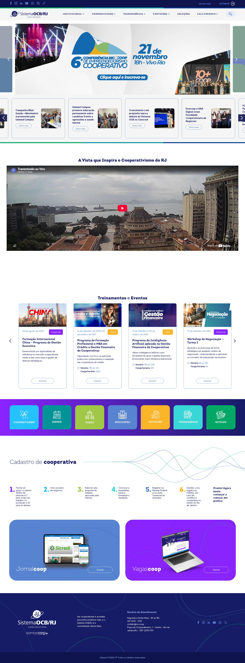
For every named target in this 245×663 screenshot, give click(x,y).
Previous (8, 59)
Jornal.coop (204, 3)
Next (236, 59)
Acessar (42, 381)
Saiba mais (23, 129)
